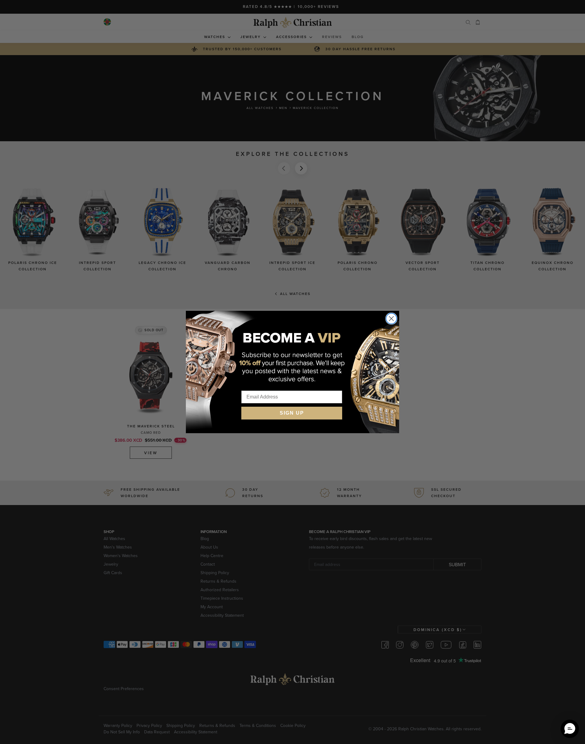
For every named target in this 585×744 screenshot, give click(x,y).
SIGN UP (292, 413)
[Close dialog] (391, 318)
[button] (570, 729)
